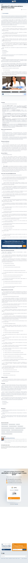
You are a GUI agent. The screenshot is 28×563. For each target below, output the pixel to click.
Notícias (4, 558)
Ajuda (22, 558)
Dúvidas (16, 558)
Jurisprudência (10, 558)
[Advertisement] (14, 458)
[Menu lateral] (1, 1)
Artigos (2, 558)
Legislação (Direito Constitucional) (20, 428)
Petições (7, 558)
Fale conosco (25, 558)
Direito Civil (18, 424)
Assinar (10, 498)
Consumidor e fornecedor (12, 426)
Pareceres (13, 558)
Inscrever (24, 246)
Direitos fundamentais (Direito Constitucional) (8, 428)
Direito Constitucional (5, 424)
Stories (19, 558)
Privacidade (19, 247)
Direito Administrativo (12, 424)
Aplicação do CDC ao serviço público (7, 433)
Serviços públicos (20, 426)
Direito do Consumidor (5, 426)
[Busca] (26, 1)
